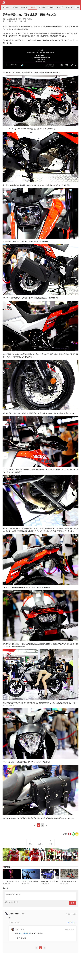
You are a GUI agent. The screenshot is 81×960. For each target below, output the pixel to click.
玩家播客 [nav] (69, 7)
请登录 (18, 894)
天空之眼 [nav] (24, 7)
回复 (18, 922)
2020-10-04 (7, 21)
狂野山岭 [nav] (60, 7)
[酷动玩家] (4, 2)
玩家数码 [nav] (51, 7)
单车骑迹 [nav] (6, 7)
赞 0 (30, 844)
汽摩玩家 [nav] (33, 7)
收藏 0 (40, 844)
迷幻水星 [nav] (42, 7)
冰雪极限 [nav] (15, 7)
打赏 (50, 844)
